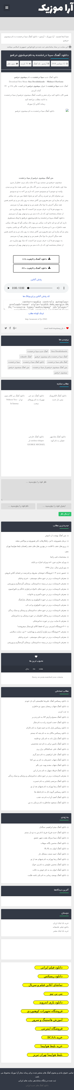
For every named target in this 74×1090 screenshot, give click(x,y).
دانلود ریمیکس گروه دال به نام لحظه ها (50, 792)
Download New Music (18, 82)
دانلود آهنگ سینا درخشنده (33, 362)
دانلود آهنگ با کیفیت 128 (34, 259)
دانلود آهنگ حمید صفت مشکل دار (52, 854)
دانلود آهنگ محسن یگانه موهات (53, 843)
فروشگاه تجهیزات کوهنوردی (45, 1011)
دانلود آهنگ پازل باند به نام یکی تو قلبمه (50, 738)
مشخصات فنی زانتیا (58, 557)
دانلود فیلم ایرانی (52, 967)
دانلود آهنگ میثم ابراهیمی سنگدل (52, 827)
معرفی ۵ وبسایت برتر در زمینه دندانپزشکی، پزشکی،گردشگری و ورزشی (36, 583)
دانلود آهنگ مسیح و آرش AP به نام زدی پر (49, 717)
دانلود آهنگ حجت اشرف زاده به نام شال (49, 722)
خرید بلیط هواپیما (52, 1046)
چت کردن (62, 712)
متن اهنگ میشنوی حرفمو (19, 367)
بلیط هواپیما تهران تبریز (48, 1055)
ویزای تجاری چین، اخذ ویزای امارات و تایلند (48, 562)
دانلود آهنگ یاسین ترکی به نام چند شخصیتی (48, 744)
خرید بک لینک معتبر (61, 931)
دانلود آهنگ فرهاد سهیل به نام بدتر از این (49, 770)
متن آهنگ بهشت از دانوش (55, 535)
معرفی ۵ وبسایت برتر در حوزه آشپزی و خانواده (46, 594)
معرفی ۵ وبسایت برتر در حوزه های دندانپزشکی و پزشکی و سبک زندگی (37, 610)
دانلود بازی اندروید (51, 1002)
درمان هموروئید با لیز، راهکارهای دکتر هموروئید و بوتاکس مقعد (40, 541)
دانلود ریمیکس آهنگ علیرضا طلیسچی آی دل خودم (45, 701)
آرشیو (42, 36)
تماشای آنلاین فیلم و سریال (46, 985)
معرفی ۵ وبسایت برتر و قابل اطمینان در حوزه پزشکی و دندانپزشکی (38, 616)
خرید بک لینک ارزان (61, 923)
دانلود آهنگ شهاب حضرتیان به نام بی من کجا (48, 760)
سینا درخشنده (14, 362)
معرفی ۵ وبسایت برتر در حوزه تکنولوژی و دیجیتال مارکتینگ (42, 600)
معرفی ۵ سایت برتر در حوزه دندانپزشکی (49, 621)
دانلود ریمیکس (53, 976)
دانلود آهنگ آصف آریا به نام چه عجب (51, 797)
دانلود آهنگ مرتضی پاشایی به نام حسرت (49, 781)
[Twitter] (6, 328)
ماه (34, 669)
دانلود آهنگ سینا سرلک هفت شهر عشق (50, 838)
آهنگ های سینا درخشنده (57, 362)
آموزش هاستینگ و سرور (47, 1020)
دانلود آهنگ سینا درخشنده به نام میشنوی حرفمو (39, 55)
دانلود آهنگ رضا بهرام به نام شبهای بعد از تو (48, 786)
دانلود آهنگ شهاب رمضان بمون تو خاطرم (49, 706)
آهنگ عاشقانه (25, 357)
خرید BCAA (55, 1037)
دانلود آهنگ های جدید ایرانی (37, 1085)
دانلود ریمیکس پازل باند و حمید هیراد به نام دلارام (46, 728)
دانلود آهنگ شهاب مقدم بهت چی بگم (51, 765)
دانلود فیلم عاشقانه (61, 927)
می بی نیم (56, 993)
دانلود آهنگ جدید (51, 77)
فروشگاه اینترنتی (52, 1028)
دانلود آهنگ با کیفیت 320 (34, 268)
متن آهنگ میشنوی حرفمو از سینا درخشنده (50, 367)
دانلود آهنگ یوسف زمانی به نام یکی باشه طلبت (47, 875)
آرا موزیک (50, 36)
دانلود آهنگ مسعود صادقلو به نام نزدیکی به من (47, 802)
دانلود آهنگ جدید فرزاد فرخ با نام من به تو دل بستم (45, 832)
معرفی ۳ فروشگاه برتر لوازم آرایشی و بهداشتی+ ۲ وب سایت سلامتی (38, 632)
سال (27, 669)
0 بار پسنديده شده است (54, 328)
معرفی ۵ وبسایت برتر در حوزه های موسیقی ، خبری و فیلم (42, 578)
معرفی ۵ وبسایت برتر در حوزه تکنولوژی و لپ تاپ (46, 605)
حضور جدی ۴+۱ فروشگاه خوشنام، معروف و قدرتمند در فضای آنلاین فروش (35, 573)
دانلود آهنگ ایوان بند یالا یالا (55, 848)
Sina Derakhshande (59, 351)
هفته (41, 669)
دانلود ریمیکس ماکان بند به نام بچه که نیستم (48, 733)
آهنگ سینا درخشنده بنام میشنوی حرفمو (51, 357)
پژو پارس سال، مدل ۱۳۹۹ (55, 567)
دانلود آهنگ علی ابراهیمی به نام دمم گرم (49, 754)
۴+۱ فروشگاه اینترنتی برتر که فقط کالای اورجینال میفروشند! (41, 626)
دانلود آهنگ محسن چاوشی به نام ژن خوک (49, 864)
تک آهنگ (36, 64)
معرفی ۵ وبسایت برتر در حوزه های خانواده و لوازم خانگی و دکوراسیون (37, 589)
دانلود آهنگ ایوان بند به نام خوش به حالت (49, 870)
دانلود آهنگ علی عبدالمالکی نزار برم (51, 749)
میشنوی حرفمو (61, 373)
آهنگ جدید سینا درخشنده (37, 351)
